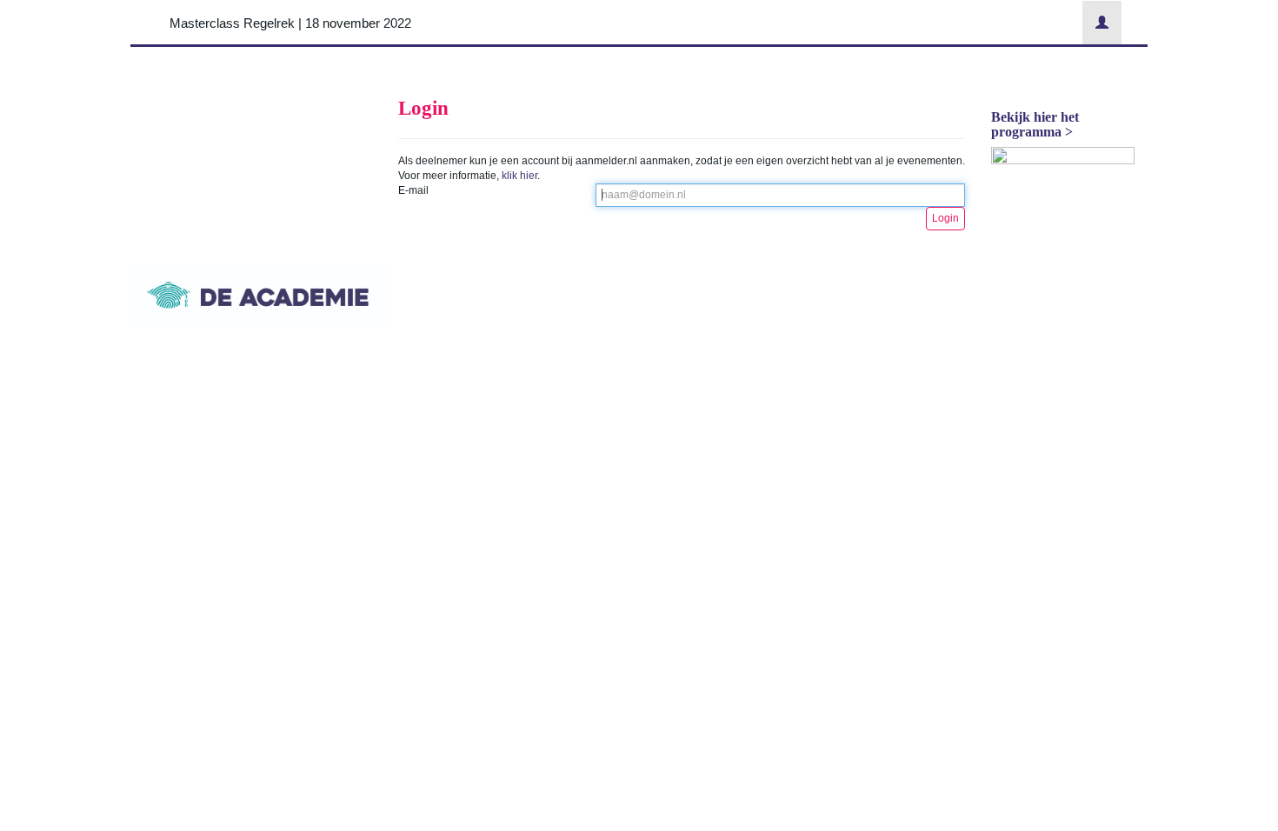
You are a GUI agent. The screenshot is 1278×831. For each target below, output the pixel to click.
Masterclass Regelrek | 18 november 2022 (290, 23)
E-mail (413, 190)
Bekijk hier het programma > (1035, 125)
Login (945, 218)
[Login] (1102, 22)
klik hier (519, 176)
